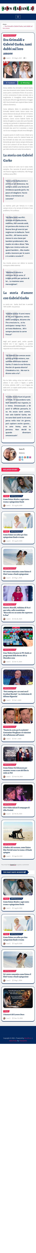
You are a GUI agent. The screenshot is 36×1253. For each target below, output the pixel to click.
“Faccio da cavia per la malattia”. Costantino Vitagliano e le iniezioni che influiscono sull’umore (17, 732)
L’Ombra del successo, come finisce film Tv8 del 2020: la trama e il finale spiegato (17, 850)
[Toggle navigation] (18, 17)
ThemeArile (23, 1041)
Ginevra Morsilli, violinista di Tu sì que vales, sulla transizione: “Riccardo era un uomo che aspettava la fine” (18, 611)
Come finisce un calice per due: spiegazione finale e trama (15, 536)
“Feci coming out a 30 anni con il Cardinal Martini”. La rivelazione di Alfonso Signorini (17, 694)
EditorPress (13, 1041)
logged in (13, 865)
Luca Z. (8, 58)
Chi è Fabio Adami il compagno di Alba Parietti (16, 808)
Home (4, 24)
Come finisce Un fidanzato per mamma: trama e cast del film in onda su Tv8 (16, 770)
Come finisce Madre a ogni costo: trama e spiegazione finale (16, 500)
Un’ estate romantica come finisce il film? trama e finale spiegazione (17, 572)
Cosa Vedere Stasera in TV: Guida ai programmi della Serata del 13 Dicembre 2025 (17, 655)
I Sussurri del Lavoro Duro (13, 1014)
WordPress (28, 1038)
